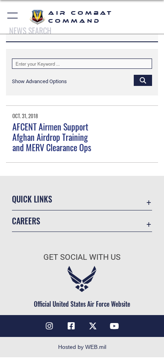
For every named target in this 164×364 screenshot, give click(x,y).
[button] (13, 17)
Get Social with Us (82, 257)
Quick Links (32, 199)
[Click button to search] (143, 80)
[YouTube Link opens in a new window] (115, 326)
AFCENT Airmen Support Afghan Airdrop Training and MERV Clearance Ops (51, 137)
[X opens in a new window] (93, 326)
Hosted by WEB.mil (82, 347)
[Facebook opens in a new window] (71, 326)
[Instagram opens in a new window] (49, 326)
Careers (26, 221)
